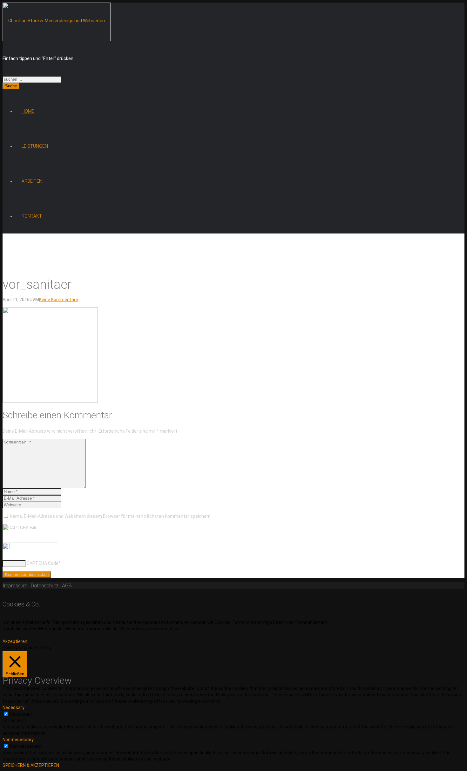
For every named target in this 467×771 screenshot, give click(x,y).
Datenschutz (44, 586)
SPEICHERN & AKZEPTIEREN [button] (31, 765)
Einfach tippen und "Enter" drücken (38, 58)
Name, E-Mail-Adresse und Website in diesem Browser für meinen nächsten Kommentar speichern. (111, 516)
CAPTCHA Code (42, 563)
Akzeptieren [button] (15, 641)
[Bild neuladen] (6, 547)
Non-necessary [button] (18, 739)
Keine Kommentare (58, 299)
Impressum (15, 586)
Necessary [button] (13, 707)
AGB (67, 586)
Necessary (21, 714)
